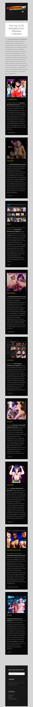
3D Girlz (9, 615)
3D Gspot (10, 421)
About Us (10, 697)
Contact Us (11, 695)
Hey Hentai (10, 485)
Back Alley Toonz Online (14, 550)
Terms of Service (12, 699)
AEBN (8, 224)
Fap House (10, 360)
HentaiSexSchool (12, 99)
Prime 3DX (10, 161)
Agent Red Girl (11, 293)
